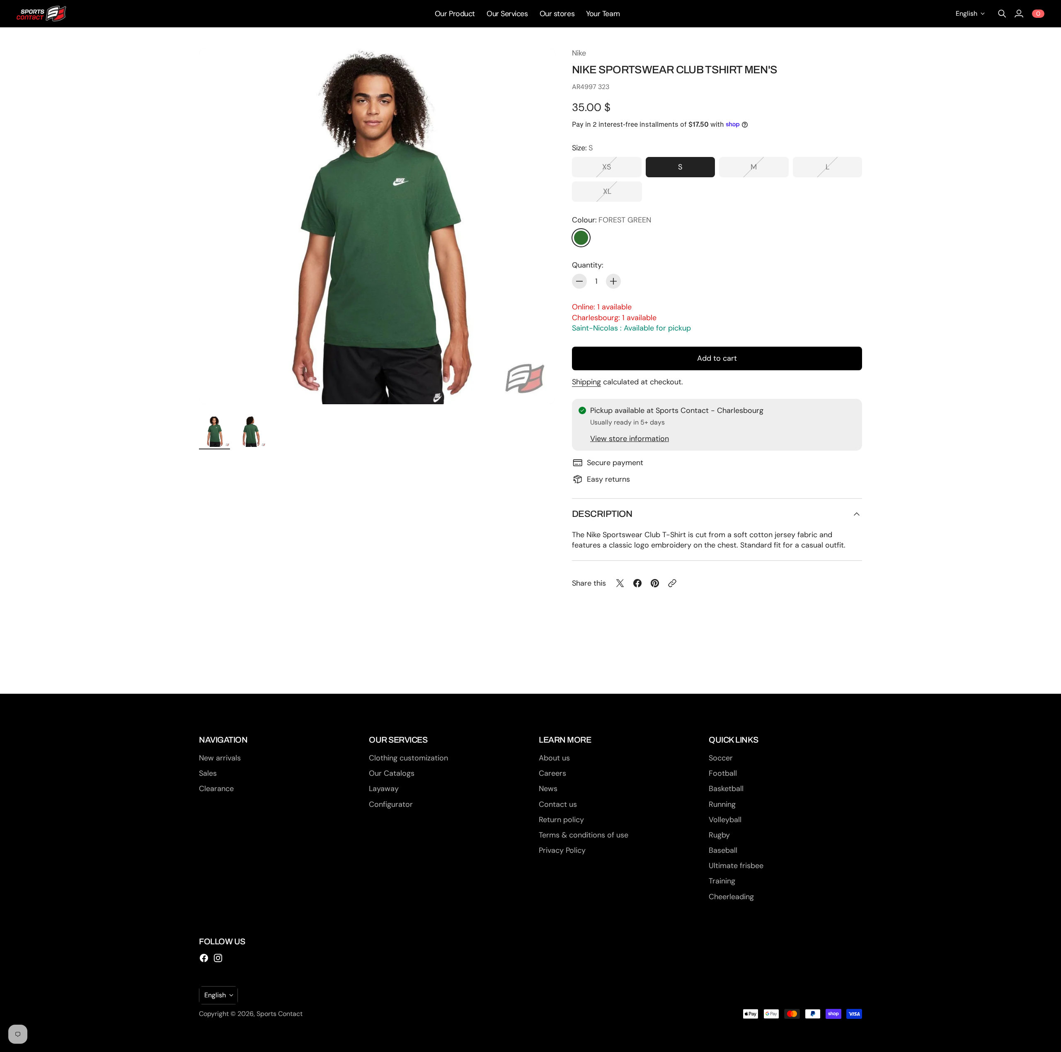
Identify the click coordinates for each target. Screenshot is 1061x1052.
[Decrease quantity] (579, 281)
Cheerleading (731, 897)
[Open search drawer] (1002, 13)
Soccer (721, 758)
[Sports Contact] (41, 14)
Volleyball (725, 820)
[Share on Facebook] (637, 583)
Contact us (558, 804)
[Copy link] (672, 583)
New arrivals (220, 758)
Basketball (726, 789)
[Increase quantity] (613, 281)
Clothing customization (408, 758)
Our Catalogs (391, 773)
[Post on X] (620, 583)
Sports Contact (280, 1013)
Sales (208, 773)
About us (554, 758)
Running (722, 804)
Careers (552, 773)
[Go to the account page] (1018, 13)
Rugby (719, 835)
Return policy (561, 820)
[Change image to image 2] (250, 431)
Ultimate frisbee (736, 866)
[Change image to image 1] (214, 431)
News (548, 789)
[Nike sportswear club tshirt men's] (377, 226)
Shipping (586, 382)
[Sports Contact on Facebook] (204, 958)
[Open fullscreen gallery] (539, 388)
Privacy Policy (562, 850)
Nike (579, 53)
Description (602, 514)
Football (723, 773)
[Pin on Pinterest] (654, 583)
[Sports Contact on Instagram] (218, 958)
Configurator (391, 804)
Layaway (384, 789)
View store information (629, 439)
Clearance (216, 789)
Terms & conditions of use (583, 835)
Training (722, 881)
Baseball (723, 850)
